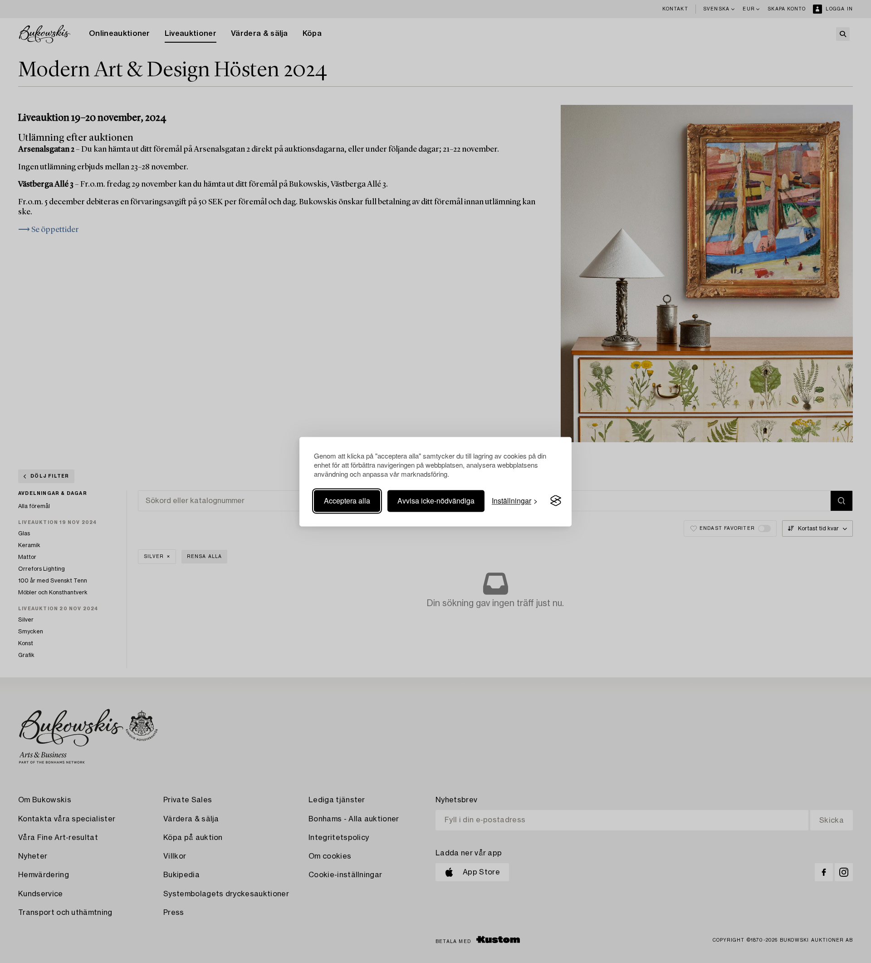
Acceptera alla (347, 500)
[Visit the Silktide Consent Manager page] (556, 501)
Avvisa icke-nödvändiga (436, 500)
